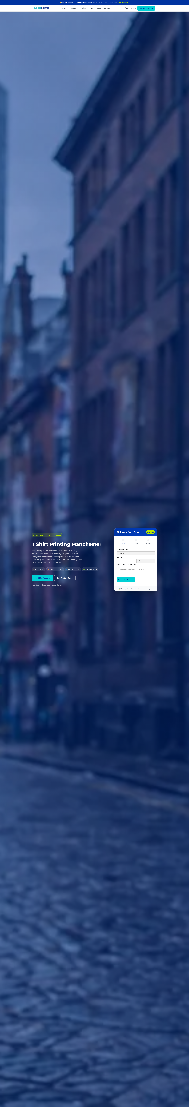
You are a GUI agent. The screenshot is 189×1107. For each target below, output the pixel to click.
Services (63, 8)
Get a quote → (124, 2)
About (98, 8)
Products (73, 8)
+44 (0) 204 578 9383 (128, 8)
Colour (139, 557)
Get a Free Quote (146, 8)
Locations (83, 8)
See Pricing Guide (65, 578)
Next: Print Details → (126, 580)
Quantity (120, 557)
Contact (107, 8)
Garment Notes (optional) (127, 565)
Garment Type (122, 549)
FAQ (91, 8)
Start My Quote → (42, 578)
